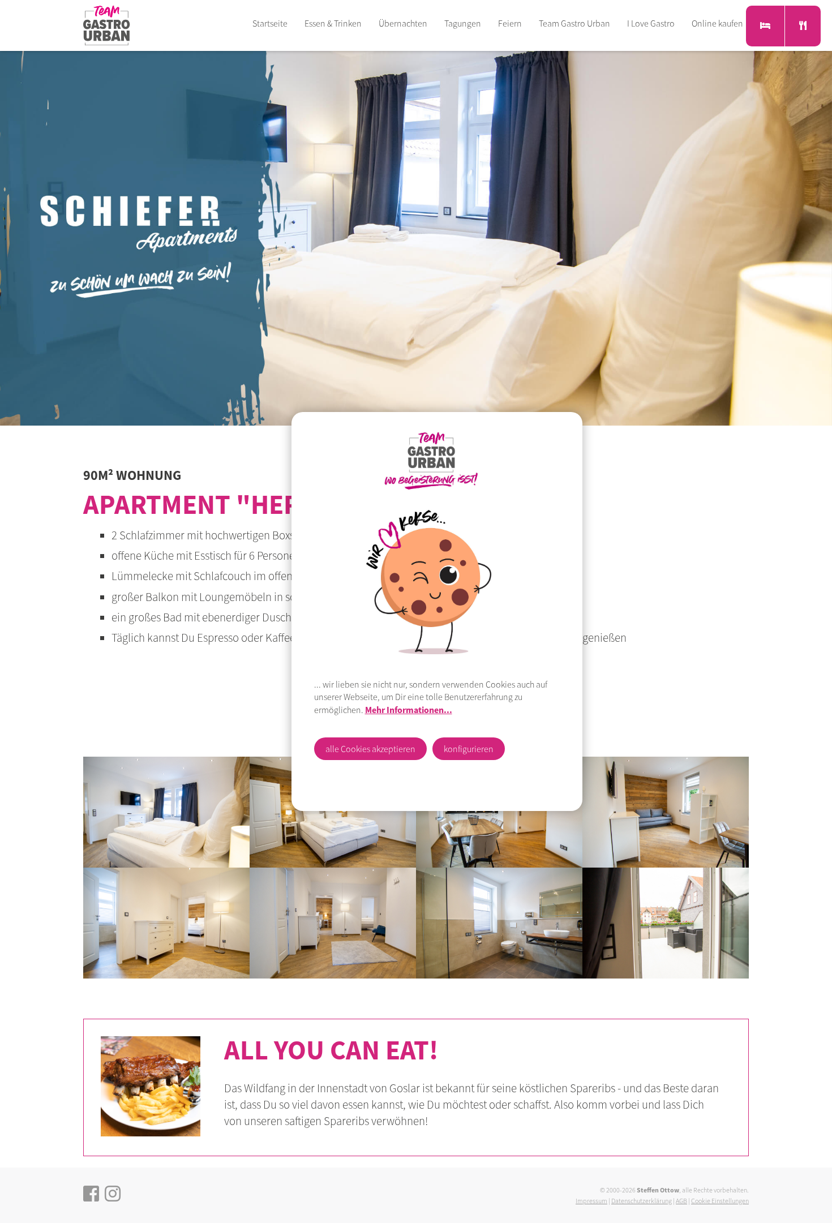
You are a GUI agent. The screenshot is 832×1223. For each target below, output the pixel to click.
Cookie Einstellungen (720, 1200)
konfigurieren (469, 748)
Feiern (510, 23)
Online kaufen (717, 23)
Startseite (270, 23)
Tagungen (462, 23)
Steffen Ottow (658, 1190)
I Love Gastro (651, 23)
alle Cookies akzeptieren (370, 748)
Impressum (591, 1200)
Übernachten (403, 23)
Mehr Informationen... (408, 709)
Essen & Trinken (333, 23)
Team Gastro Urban (574, 23)
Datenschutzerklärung (641, 1200)
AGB (681, 1200)
